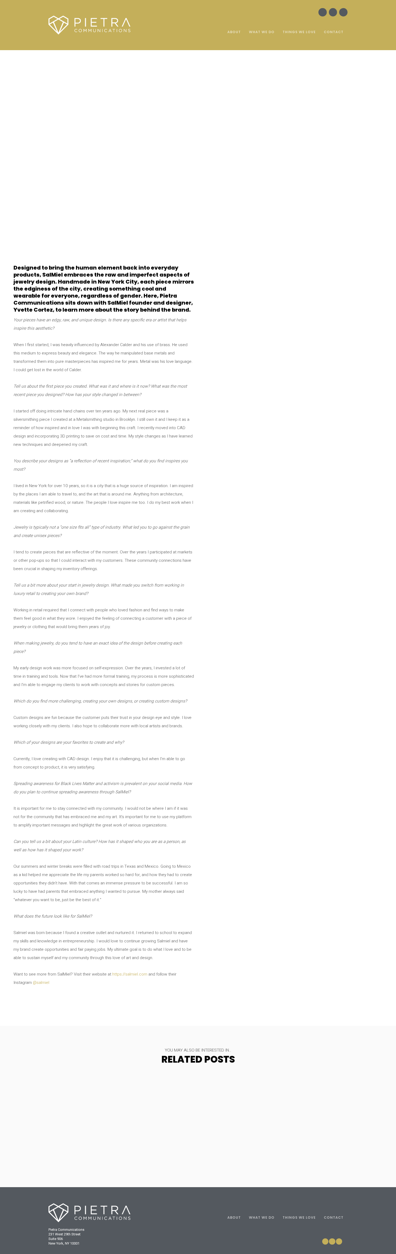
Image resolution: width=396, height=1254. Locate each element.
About (234, 32)
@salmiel (41, 983)
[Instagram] (333, 12)
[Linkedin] (343, 12)
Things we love (299, 32)
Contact (333, 32)
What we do (262, 32)
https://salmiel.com (129, 974)
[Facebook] (322, 12)
